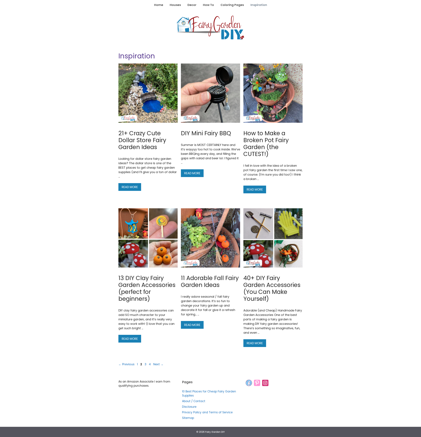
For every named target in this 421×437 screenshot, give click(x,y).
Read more (130, 187)
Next (158, 364)
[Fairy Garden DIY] (210, 27)
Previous (126, 364)
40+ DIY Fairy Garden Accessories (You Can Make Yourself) (271, 288)
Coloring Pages (232, 5)
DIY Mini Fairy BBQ (206, 133)
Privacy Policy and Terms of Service (207, 412)
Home (158, 5)
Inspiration (258, 5)
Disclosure (189, 407)
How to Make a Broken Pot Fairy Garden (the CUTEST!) (266, 143)
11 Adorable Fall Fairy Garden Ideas (210, 281)
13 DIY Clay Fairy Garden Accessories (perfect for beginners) (146, 288)
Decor (191, 5)
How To (208, 5)
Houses (175, 5)
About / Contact (193, 401)
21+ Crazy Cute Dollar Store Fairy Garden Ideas (142, 140)
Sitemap (188, 418)
